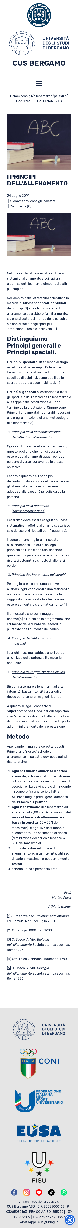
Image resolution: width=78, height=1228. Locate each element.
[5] (21, 619)
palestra (60, 96)
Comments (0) (20, 206)
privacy (24, 1201)
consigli (26, 96)
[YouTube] (39, 1192)
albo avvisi (52, 1201)
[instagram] (26, 1192)
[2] (59, 383)
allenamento (43, 96)
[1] (26, 308)
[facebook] (14, 1192)
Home (14, 96)
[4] (65, 604)
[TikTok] (51, 1192)
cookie (37, 1201)
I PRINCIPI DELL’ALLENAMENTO (37, 180)
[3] (31, 423)
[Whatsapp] (64, 1192)
